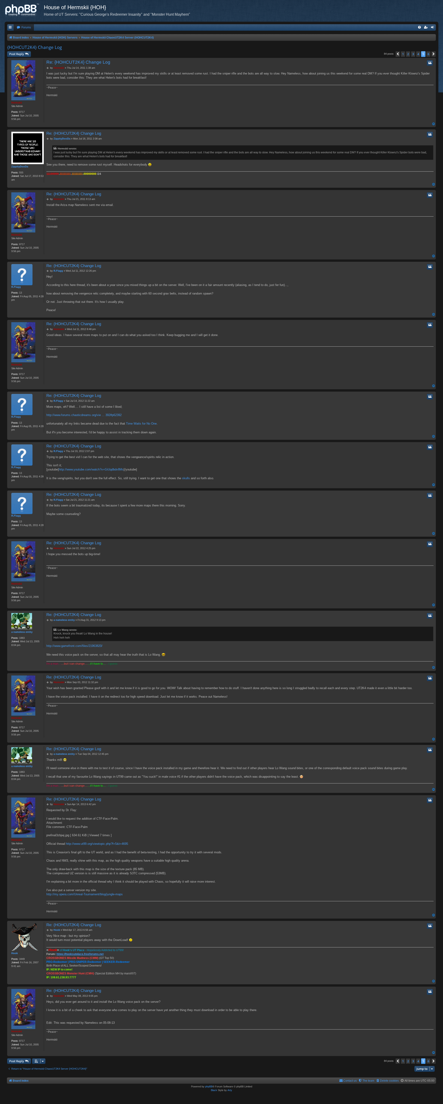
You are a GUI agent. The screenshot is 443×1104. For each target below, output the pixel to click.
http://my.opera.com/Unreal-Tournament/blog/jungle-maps (84, 894)
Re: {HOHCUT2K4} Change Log (78, 62)
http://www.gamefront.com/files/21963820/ (74, 646)
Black (214, 1090)
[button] (397, 54)
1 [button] (403, 54)
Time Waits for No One (141, 423)
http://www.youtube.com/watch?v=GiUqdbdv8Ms (91, 469)
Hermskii (16, 102)
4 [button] (418, 54)
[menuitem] (23, 27)
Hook (14, 953)
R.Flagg (16, 287)
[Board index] (24, 10)
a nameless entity (22, 632)
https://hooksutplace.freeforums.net (80, 954)
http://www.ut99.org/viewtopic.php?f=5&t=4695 (97, 843)
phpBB (209, 1086)
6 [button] (428, 54)
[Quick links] (10, 27)
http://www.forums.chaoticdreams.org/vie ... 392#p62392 (84, 415)
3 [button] (413, 54)
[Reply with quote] (430, 63)
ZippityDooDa (19, 166)
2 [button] (408, 54)
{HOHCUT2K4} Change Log (34, 47)
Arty (229, 1090)
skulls (186, 478)
